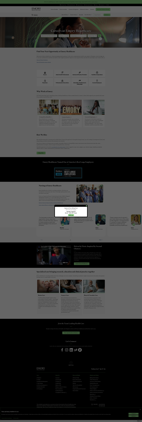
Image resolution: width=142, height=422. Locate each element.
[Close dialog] (86, 205)
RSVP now (71, 215)
